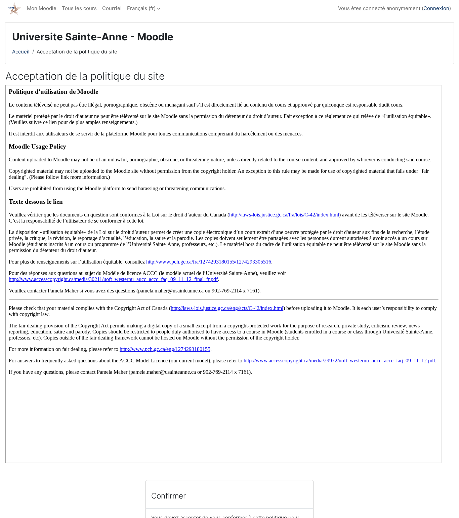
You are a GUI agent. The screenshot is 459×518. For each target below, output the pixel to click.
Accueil (21, 51)
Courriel (112, 8)
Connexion (436, 8)
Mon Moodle (41, 8)
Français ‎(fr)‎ (141, 8)
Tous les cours (79, 8)
